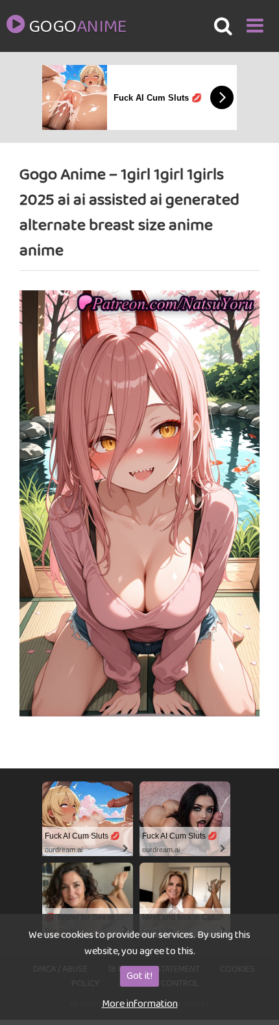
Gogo (77, 27)
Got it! (139, 976)
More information (140, 1004)
